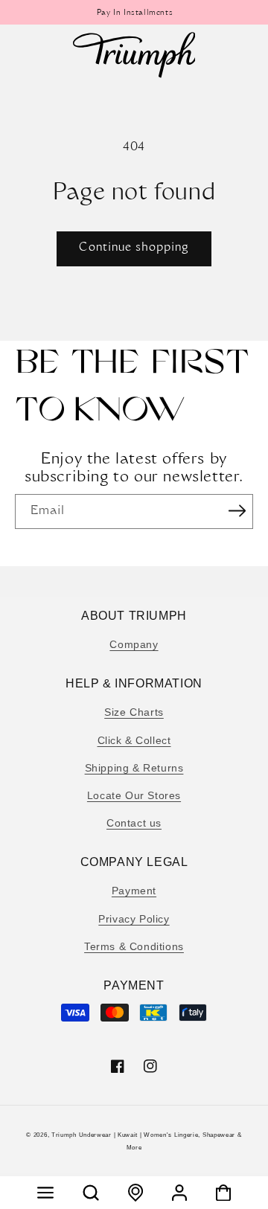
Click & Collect (134, 740)
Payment (134, 891)
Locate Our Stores (134, 795)
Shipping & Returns (134, 768)
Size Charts (134, 712)
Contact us (134, 823)
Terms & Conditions (134, 946)
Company (133, 644)
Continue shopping (134, 248)
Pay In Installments (134, 13)
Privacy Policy (133, 919)
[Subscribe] (236, 510)
